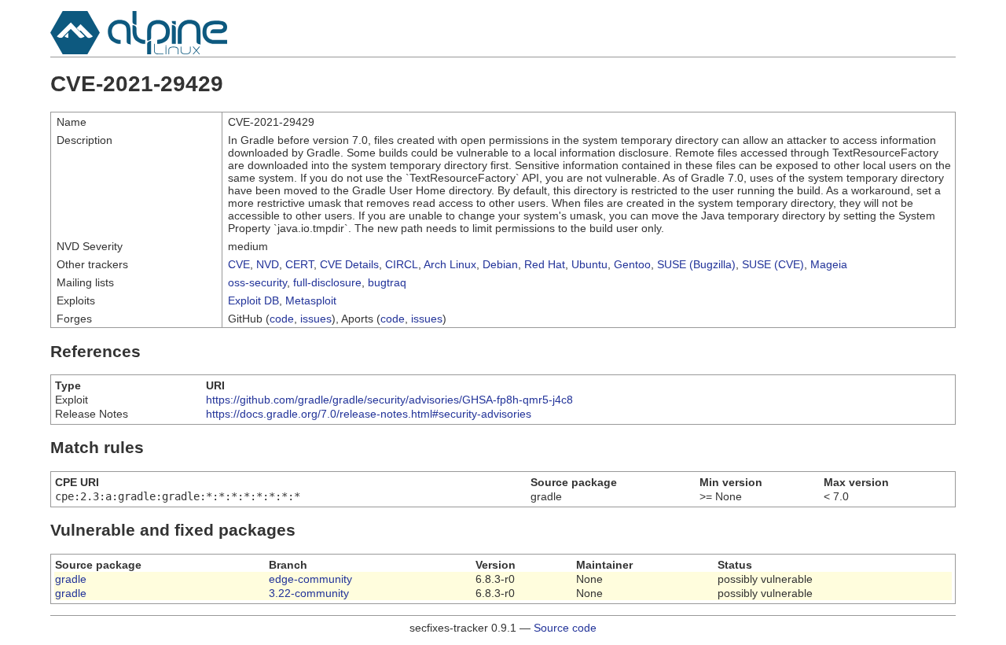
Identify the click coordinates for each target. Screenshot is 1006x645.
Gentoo (632, 264)
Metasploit (310, 300)
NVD (267, 264)
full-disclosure (327, 282)
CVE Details (349, 264)
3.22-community (309, 593)
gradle (70, 579)
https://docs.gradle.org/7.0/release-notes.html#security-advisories (368, 413)
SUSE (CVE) (773, 264)
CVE (239, 264)
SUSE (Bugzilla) (696, 264)
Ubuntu (589, 264)
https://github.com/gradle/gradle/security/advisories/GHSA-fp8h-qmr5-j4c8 (389, 399)
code (282, 318)
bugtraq (387, 282)
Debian (500, 264)
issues (316, 318)
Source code (565, 627)
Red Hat (544, 264)
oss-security (257, 282)
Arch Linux (450, 264)
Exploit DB (253, 300)
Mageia (828, 264)
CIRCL (401, 264)
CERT (299, 264)
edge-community (310, 579)
